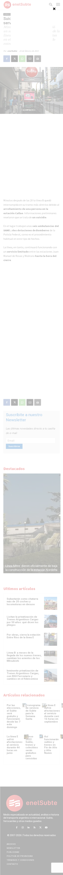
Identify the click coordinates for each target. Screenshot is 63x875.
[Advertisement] (32, 27)
